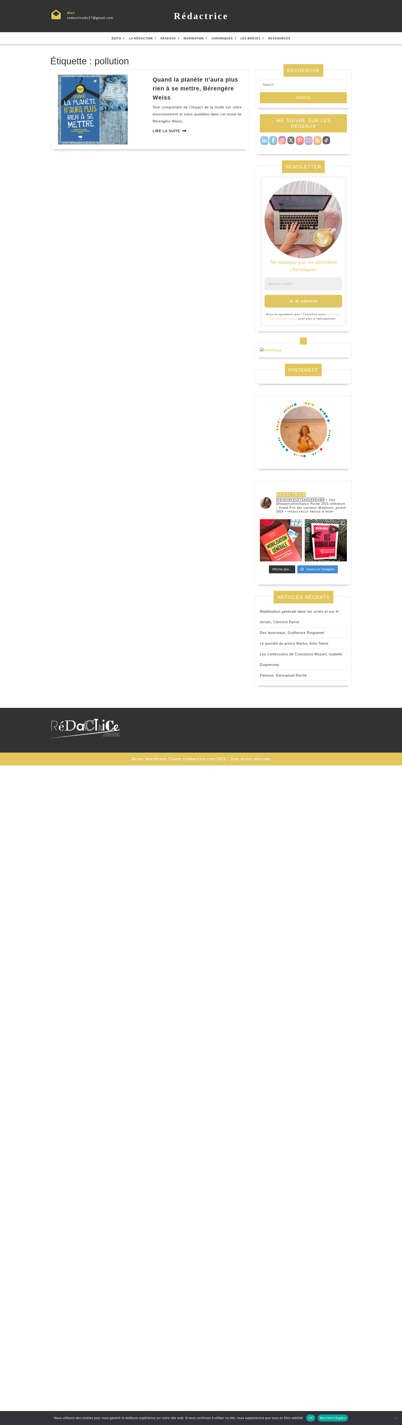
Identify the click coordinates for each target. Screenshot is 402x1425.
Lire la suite (166, 131)
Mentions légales (333, 1418)
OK (310, 1418)
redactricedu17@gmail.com (90, 18)
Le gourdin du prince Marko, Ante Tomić (294, 643)
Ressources (279, 38)
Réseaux (168, 38)
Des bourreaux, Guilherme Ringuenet (292, 633)
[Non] (396, 1418)
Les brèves (251, 38)
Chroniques (222, 38)
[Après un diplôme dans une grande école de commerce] (281, 540)
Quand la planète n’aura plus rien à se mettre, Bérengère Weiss (195, 88)
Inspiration (194, 38)
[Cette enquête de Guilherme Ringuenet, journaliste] (326, 540)
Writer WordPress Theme (156, 759)
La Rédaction (141, 38)
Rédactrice (201, 16)
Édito (116, 38)
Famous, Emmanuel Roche (283, 675)
